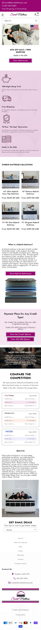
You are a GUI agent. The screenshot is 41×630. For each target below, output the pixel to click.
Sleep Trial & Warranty (20, 542)
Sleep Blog (20, 555)
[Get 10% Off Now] (33, 529)
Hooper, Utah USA (22, 574)
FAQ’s (20, 547)
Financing (20, 559)
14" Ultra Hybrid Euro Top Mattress (11, 192)
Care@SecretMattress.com (15, 2)
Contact (20, 551)
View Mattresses (20, 60)
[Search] (36, 21)
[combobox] (20, 21)
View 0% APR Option (20, 339)
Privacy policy (20, 615)
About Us (20, 538)
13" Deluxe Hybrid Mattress (30, 192)
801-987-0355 (10, 5)
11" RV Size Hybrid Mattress (10, 223)
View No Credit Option (20, 334)
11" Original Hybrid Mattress (30, 223)
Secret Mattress (24, 610)
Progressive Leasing (20, 563)
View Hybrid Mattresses (20, 273)
